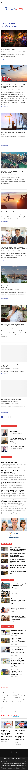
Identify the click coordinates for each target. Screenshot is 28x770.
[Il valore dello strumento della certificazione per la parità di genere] (4, 438)
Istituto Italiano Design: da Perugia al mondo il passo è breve (17, 561)
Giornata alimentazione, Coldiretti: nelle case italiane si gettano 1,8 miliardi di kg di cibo (18, 672)
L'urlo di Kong (6, 457)
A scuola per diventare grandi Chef (18, 572)
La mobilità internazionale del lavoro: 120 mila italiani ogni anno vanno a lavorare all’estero (13, 86)
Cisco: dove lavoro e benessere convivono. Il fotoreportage (18, 566)
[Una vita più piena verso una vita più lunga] (4, 430)
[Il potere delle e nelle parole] (4, 446)
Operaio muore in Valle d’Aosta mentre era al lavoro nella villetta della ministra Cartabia (13, 500)
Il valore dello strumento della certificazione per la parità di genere (18, 439)
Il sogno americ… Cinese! (8, 49)
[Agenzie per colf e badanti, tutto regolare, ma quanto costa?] (5, 610)
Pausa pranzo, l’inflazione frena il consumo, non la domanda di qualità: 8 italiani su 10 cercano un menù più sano (18, 662)
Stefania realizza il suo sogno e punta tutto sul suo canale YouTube (18, 617)
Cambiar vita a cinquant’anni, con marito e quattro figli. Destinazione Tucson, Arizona (13, 325)
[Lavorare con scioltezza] (5, 594)
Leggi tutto (4, 59)
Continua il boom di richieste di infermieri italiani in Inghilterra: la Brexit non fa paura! (14, 247)
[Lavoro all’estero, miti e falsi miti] (14, 200)
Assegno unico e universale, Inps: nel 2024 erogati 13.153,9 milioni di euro (19, 632)
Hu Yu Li (7, 174)
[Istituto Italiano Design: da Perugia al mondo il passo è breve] (4, 560)
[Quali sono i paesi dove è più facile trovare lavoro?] (14, 121)
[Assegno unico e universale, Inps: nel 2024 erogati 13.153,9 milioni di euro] (5, 632)
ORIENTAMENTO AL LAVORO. (9, 715)
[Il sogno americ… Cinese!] (14, 38)
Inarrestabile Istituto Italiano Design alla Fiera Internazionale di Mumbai (18, 555)
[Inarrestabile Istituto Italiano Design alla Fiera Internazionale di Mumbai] (4, 554)
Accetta (23, 768)
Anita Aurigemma (9, 289)
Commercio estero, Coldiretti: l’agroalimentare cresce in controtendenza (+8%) (18, 601)
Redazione (8, 89)
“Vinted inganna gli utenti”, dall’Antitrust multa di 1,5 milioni (13, 471)
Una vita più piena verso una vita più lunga (18, 430)
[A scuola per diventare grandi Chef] (4, 572)
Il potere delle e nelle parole (17, 446)
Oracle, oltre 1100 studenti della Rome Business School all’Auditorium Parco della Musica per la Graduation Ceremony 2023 (7, 735)
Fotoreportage (7, 543)
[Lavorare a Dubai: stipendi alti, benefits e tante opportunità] (14, 160)
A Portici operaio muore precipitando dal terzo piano (12, 483)
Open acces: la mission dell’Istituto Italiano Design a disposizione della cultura (18, 549)
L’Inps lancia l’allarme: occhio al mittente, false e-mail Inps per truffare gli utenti (13, 491)
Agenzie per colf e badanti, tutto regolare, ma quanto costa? (18, 610)
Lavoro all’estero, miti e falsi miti (10, 212)
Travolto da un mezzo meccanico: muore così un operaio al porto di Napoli (13, 461)
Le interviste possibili (9, 426)
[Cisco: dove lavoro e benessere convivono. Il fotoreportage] (4, 566)
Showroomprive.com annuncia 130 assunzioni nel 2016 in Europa (11, 400)
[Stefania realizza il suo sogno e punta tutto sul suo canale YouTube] (5, 618)
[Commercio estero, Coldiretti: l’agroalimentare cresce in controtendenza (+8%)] (5, 600)
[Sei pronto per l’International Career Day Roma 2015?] (14, 353)
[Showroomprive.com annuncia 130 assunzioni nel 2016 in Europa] (14, 388)
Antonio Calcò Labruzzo (11, 51)
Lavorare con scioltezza (17, 592)
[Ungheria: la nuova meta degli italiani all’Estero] (14, 274)
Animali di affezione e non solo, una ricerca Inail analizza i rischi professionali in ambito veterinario (18, 651)
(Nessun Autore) (9, 328)
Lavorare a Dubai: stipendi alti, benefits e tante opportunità (18, 585)
